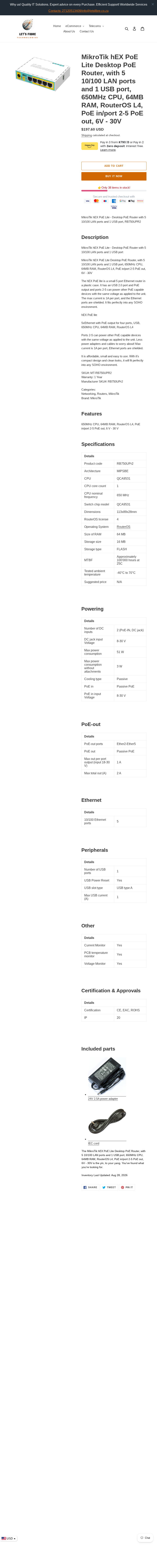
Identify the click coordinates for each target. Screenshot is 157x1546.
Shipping (86, 135)
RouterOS (123, 526)
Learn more (108, 150)
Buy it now (113, 176)
